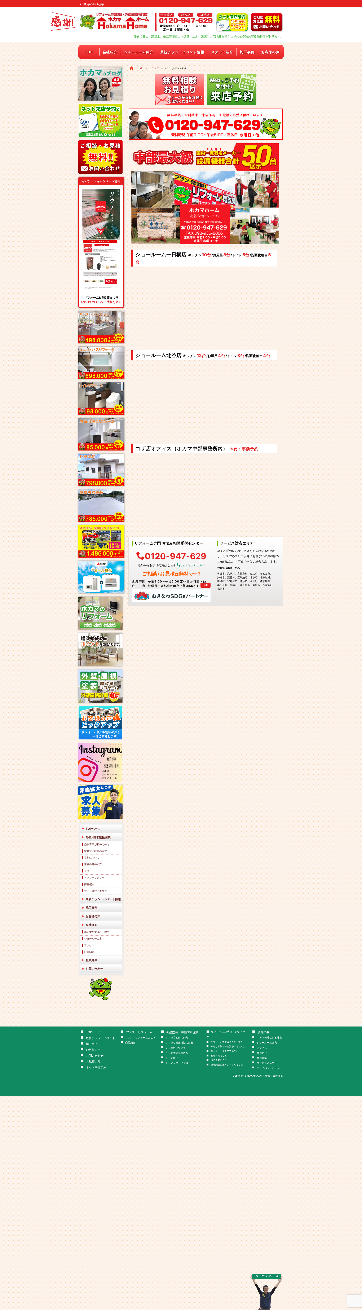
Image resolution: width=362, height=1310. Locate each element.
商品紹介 (89, 884)
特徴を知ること (219, 1060)
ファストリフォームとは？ (140, 1037)
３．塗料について (175, 1047)
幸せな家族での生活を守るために (228, 1046)
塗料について (91, 857)
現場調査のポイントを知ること (227, 1064)
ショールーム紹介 (139, 52)
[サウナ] (101, 190)
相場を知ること (219, 1055)
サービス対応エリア (95, 890)
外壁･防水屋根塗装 (98, 837)
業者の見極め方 (93, 864)
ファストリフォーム (139, 1032)
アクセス (89, 945)
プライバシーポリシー (269, 1067)
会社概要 (91, 925)
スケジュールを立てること (224, 1051)
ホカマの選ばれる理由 (96, 931)
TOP (89, 52)
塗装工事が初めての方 (96, 844)
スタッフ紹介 (222, 52)
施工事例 (247, 52)
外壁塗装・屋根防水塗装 (182, 1032)
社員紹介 (89, 952)
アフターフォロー (94, 877)
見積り (88, 870)
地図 (205, 585)
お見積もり (93, 1061)
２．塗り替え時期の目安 (179, 1042)
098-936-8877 (192, 565)
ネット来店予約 (96, 1067)
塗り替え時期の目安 (95, 851)
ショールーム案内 (94, 938)
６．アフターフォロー (178, 1062)
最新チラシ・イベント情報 (182, 52)
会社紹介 (110, 52)
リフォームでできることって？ (227, 1042)
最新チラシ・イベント (100, 1038)
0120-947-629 (175, 556)
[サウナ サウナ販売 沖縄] (101, 241)
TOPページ (93, 828)
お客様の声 (270, 52)
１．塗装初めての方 (176, 1037)
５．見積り (171, 1057)
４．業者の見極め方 (176, 1052)
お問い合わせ (94, 968)
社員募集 (91, 960)
